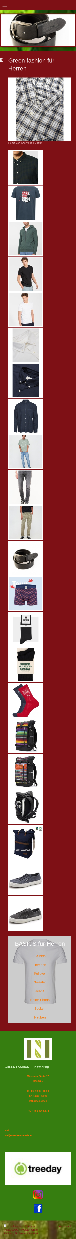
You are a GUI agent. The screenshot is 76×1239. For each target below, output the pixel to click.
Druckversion (15, 1226)
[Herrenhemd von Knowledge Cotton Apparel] (25, 345)
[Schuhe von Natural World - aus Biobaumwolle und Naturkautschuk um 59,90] (25, 877)
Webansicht (65, 1226)
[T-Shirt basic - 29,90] (25, 274)
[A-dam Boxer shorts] (25, 593)
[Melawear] (25, 842)
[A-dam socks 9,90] (25, 629)
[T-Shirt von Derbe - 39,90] (25, 203)
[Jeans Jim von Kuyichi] (25, 451)
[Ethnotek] (25, 735)
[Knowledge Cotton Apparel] (25, 700)
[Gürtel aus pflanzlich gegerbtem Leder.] (25, 558)
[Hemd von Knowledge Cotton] (39, 109)
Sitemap (30, 1226)
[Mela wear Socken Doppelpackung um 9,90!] (25, 664)
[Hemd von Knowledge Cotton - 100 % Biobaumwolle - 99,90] (25, 167)
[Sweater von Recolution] (25, 238)
